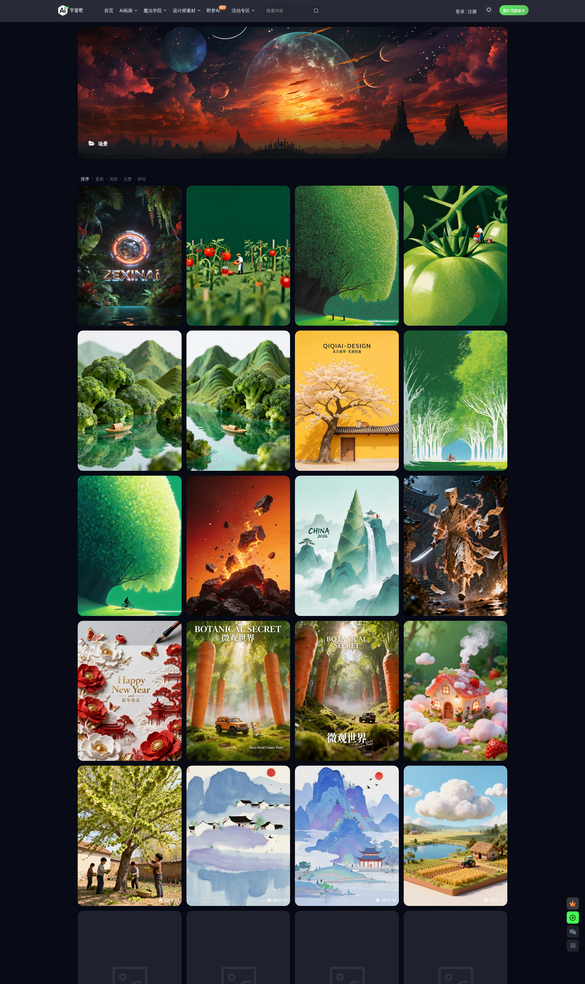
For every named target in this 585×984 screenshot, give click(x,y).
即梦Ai (216, 9)
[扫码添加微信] (573, 931)
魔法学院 (153, 10)
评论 (141, 179)
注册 (472, 11)
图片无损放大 (514, 10)
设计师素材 (184, 10)
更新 (99, 179)
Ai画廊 (126, 10)
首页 (108, 10)
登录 (460, 11)
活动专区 (241, 10)
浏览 (113, 179)
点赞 (127, 179)
